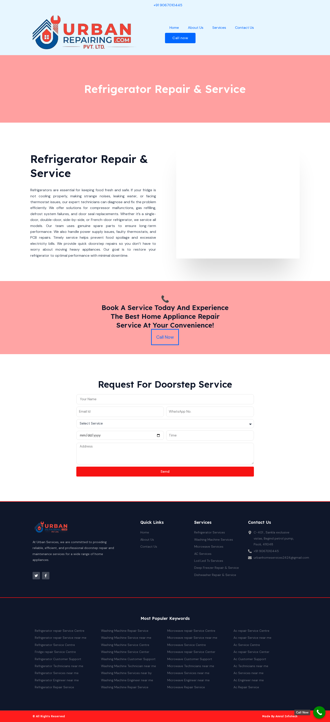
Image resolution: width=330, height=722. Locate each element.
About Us (195, 27)
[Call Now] (319, 712)
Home (174, 27)
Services (219, 27)
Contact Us (244, 27)
